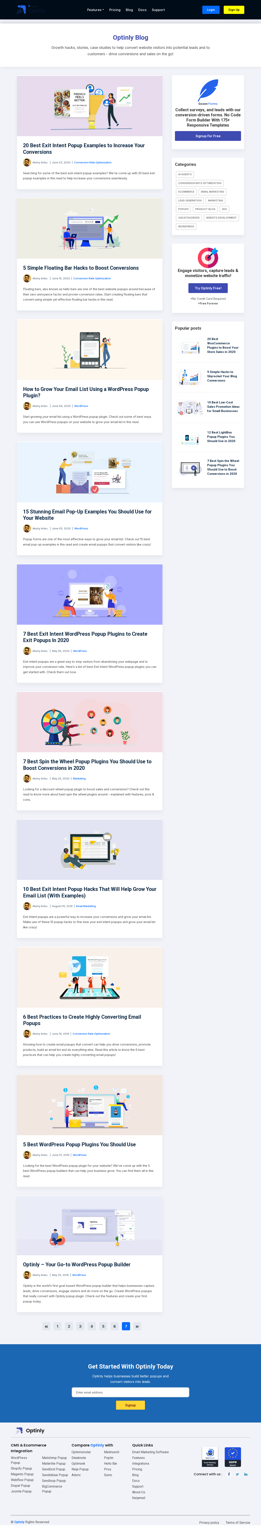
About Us (138, 1492)
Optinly (19, 1522)
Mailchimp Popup (54, 1458)
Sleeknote (79, 1458)
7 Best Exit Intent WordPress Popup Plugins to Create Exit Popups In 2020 (85, 637)
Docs (142, 10)
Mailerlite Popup (54, 1463)
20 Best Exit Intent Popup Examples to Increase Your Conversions (84, 149)
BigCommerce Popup (52, 1488)
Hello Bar (110, 1463)
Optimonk (78, 1463)
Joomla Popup (21, 1491)
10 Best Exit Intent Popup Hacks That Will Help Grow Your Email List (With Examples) (89, 892)
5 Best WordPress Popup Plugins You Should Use (79, 1145)
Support (158, 10)
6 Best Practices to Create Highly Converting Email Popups (82, 1020)
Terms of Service (238, 1523)
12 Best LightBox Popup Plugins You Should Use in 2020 (221, 437)
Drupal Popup (20, 1486)
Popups (183, 209)
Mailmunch (111, 1452)
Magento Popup (22, 1474)
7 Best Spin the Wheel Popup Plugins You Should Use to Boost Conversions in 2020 (87, 765)
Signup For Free (208, 136)
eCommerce (186, 191)
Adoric (76, 1475)
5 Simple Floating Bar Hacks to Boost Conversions (81, 268)
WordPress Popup (19, 1460)
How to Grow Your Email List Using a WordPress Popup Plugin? (86, 392)
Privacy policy (209, 1523)
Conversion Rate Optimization (93, 162)
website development (221, 217)
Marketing (79, 778)
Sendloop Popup (54, 1481)
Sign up (234, 9)
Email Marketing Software (150, 1452)
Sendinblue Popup (55, 1475)
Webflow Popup (22, 1480)
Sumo (108, 1475)
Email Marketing (86, 906)
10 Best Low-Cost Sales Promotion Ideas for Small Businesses (223, 407)
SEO (224, 209)
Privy (107, 1469)
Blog (129, 10)
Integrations (140, 1463)
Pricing (115, 10)
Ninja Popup (80, 1469)
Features (138, 1458)
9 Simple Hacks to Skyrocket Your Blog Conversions (222, 376)
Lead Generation (189, 200)
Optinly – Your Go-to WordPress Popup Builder (76, 1265)
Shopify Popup (21, 1468)
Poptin (108, 1458)
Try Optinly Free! (208, 288)
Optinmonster (81, 1452)
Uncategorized (189, 217)
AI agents (185, 174)
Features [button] (94, 10)
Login (211, 9)
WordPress (81, 406)
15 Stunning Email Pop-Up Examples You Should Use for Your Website (87, 515)
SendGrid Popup (53, 1469)
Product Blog (205, 209)
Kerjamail (138, 1498)
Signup (130, 1405)
